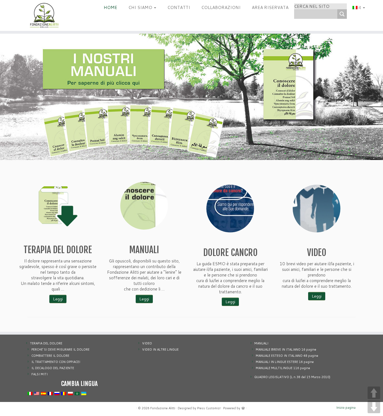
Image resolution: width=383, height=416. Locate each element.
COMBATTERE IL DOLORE (50, 355)
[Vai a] (191, 107)
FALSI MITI (39, 374)
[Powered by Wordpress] (243, 408)
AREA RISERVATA (270, 7)
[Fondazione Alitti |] (44, 15)
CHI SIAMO (140, 7)
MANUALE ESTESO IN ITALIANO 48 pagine (287, 355)
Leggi (58, 299)
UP (374, 393)
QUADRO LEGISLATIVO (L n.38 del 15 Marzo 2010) (292, 377)
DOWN (374, 407)
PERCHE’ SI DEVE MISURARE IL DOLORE (60, 349)
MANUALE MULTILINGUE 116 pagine (283, 368)
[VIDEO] (317, 209)
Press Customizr (209, 408)
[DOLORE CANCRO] (230, 209)
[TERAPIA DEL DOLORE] (58, 206)
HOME (110, 7)
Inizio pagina (346, 407)
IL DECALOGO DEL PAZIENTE (52, 368)
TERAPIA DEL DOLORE (46, 343)
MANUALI (261, 343)
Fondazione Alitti (162, 408)
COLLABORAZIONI (221, 7)
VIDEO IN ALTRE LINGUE (160, 349)
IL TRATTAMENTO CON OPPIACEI (55, 362)
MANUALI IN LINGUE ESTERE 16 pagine (285, 362)
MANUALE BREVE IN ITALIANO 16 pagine (286, 349)
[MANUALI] (144, 206)
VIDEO (147, 343)
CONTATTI (178, 7)
